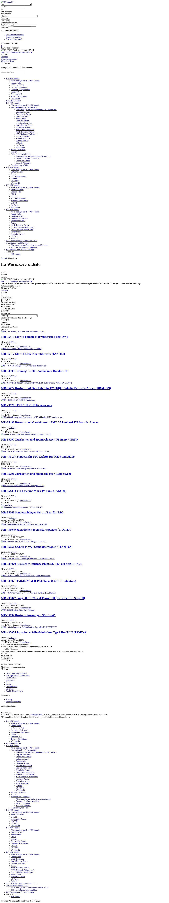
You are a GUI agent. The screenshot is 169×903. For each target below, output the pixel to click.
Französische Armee (24, 123)
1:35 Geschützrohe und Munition (24, 247)
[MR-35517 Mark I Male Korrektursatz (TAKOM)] (21, 349)
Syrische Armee (22, 141)
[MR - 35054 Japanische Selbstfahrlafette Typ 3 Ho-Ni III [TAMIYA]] (29, 627)
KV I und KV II (17, 85)
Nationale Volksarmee (19, 201)
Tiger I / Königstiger (19, 96)
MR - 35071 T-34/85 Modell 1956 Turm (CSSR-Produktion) (38, 581)
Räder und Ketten (23, 161)
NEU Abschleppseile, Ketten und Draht (21, 241)
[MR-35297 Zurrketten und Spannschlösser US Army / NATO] (26, 434)
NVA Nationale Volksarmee (27, 134)
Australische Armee (23, 114)
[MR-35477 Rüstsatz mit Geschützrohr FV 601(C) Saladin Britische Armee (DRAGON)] (36, 383)
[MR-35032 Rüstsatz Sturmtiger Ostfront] (17, 610)
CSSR (13, 194)
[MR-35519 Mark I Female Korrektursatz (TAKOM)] (22, 331)
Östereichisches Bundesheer (22, 230)
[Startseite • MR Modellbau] (8, 2)
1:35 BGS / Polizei (13, 101)
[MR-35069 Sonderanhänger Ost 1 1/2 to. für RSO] (21, 507)
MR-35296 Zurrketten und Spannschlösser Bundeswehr (36, 473)
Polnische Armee (22, 136)
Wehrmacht (15, 98)
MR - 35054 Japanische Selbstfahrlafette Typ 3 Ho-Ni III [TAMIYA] (44, 632)
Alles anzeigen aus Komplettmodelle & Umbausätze (36, 110)
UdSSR (14, 203)
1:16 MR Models (12, 78)
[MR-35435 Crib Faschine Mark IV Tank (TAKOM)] (22, 486)
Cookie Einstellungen (14, 691)
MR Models (15, 254)
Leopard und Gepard (19, 87)
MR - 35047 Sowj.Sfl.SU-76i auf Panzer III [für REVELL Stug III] (43, 598)
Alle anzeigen (6, 505)
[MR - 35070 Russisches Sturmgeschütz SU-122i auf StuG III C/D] (28, 558)
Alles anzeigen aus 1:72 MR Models (25, 187)
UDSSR (19, 143)
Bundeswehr (16, 83)
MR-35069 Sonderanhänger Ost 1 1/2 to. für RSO (32, 512)
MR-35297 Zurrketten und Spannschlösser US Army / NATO (39, 439)
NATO (13, 223)
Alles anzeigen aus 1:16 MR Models (25, 81)
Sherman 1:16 (16, 94)
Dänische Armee (22, 121)
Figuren (14, 152)
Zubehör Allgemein (23, 163)
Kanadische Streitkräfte (25, 130)
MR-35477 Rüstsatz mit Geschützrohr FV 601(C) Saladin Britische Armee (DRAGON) (56, 388)
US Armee (20, 145)
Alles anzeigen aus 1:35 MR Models (25, 105)
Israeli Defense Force (24, 125)
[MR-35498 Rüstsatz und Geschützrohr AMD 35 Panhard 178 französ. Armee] (32, 417)
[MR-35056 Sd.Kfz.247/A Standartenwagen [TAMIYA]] (23, 541)
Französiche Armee (18, 176)
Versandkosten (25, 346)
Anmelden (13, 30)
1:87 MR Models (12, 210)
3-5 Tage (12, 342)
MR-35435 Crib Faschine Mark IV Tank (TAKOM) (33, 490)
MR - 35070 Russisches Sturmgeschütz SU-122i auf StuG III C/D (41, 563)
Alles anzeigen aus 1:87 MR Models (25, 212)
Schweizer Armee (23, 138)
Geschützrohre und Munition (17, 243)
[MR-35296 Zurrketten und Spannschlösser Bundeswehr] (24, 468)
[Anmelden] (25, 649)
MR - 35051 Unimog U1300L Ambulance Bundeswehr (35, 371)
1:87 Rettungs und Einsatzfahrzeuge (20, 250)
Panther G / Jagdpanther (20, 90)
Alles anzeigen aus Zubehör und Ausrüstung (33, 156)
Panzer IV (15, 92)
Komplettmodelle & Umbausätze (23, 107)
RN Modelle (16, 232)
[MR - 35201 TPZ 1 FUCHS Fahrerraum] (18, 400)
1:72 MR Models (12, 185)
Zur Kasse (13, 327)
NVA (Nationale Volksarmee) (22, 227)
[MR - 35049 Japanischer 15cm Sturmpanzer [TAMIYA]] (24, 524)
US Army (14, 181)
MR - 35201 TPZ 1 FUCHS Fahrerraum (26, 405)
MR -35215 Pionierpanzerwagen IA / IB (17, 52)
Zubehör (14, 238)
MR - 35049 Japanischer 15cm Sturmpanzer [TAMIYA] (36, 529)
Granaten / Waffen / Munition (27, 158)
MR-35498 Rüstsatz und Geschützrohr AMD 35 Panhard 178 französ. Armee (49, 422)
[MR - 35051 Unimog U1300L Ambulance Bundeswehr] (23, 366)
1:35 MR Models (12, 103)
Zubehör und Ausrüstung (20, 154)
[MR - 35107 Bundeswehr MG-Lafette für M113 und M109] (25, 451)
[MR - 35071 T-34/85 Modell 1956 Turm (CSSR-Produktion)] (25, 576)
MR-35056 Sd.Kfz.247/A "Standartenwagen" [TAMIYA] (36, 546)
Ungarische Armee (23, 112)
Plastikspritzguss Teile (19, 165)
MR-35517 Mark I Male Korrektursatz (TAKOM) (33, 353)
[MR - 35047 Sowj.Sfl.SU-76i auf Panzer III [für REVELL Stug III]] (28, 593)
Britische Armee (22, 116)
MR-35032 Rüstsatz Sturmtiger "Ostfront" (28, 615)
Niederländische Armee (25, 132)
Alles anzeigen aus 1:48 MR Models (25, 170)
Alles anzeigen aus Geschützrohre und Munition (29, 245)
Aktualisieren (6, 297)
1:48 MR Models (12, 167)
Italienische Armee (18, 221)
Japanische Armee (23, 127)
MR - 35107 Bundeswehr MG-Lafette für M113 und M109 (38, 456)
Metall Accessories (18, 150)
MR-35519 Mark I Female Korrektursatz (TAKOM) (34, 336)
